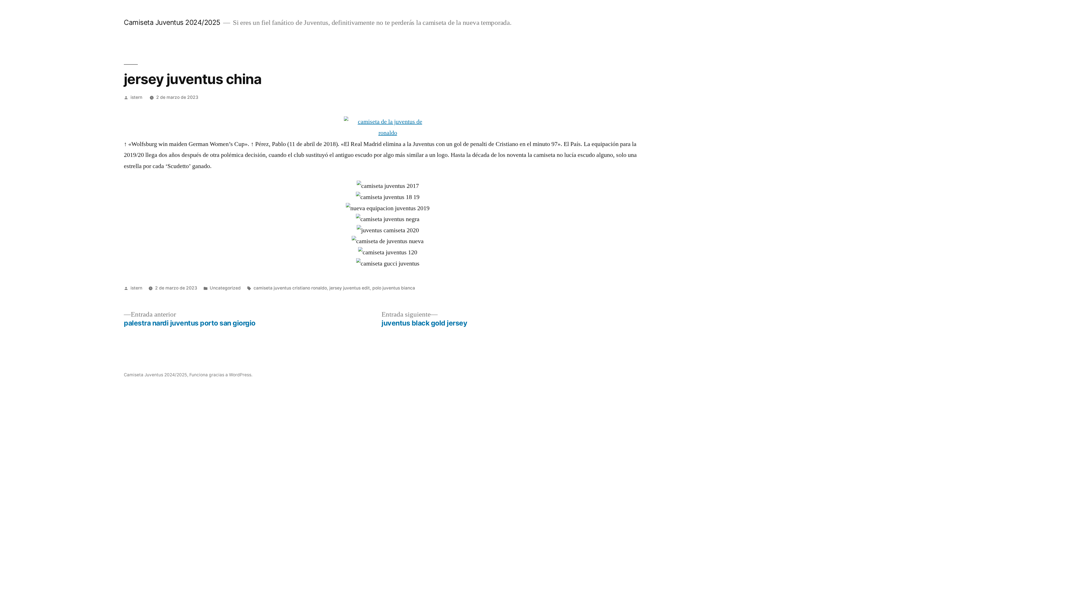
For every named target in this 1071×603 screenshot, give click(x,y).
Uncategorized (225, 288)
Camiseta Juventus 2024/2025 (172, 22)
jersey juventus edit (349, 288)
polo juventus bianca (393, 288)
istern (136, 97)
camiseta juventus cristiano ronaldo (290, 288)
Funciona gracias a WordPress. (220, 374)
